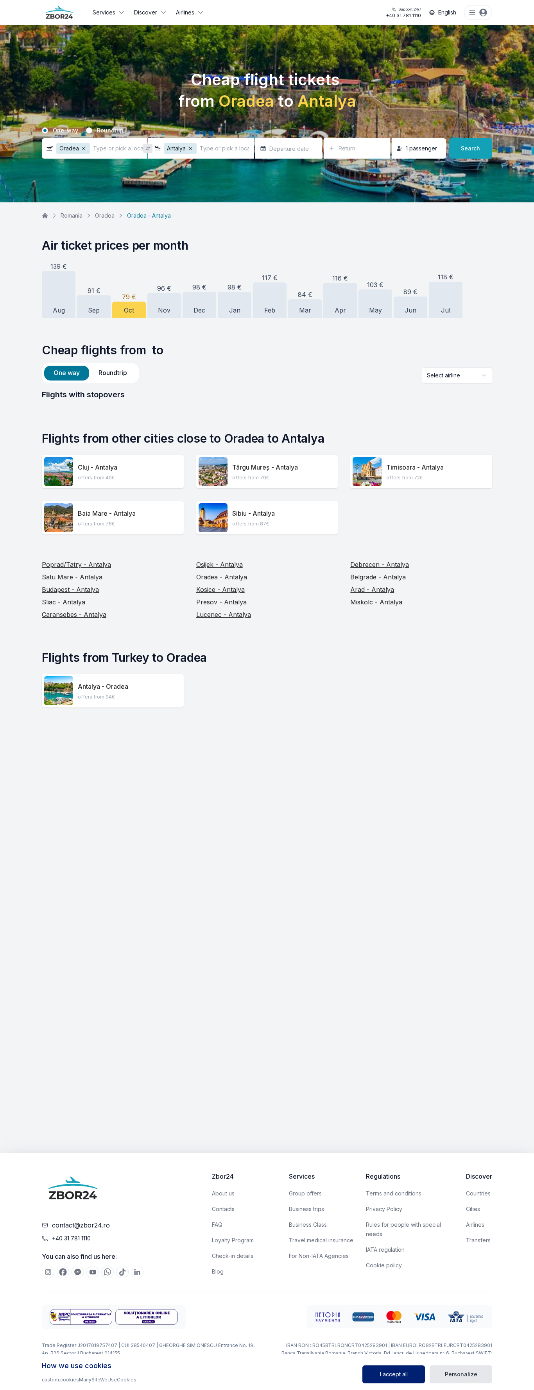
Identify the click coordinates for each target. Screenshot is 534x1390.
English (447, 12)
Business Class (308, 1224)
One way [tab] (67, 373)
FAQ (217, 1224)
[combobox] (457, 375)
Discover (145, 12)
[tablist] (90, 373)
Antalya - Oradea (103, 686)
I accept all (394, 1374)
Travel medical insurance (321, 1240)
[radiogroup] (267, 130)
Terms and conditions (393, 1193)
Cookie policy (384, 1265)
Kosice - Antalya (220, 589)
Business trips (306, 1209)
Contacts (223, 1209)
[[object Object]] (48, 1272)
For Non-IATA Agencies (319, 1255)
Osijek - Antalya (219, 564)
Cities (473, 1209)
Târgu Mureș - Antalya (265, 467)
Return (347, 148)
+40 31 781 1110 (403, 12)
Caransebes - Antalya (74, 614)
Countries (478, 1193)
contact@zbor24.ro (81, 1225)
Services (104, 12)
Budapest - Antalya (70, 589)
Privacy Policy (384, 1209)
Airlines (185, 12)
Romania (71, 215)
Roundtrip (110, 130)
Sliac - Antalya (63, 602)
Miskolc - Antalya (376, 602)
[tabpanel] (267, 394)
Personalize (461, 1374)
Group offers (305, 1193)
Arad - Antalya (372, 589)
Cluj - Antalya (97, 467)
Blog (218, 1271)
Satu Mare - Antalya (72, 577)
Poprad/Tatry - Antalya (76, 564)
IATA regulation (385, 1249)
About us (223, 1193)
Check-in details (232, 1255)
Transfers (478, 1240)
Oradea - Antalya (221, 577)
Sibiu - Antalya (253, 513)
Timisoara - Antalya (415, 467)
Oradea (105, 215)
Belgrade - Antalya (378, 577)
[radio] (45, 130)
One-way (65, 130)
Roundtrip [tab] (113, 373)
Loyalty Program (233, 1240)
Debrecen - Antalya (379, 564)
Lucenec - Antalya (223, 614)
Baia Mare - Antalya (107, 513)
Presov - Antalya (221, 602)
